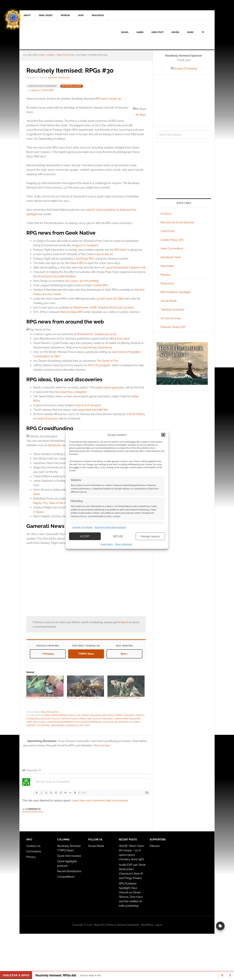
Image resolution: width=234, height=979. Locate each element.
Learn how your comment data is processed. (100, 800)
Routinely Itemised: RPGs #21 (83, 697)
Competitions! (66, 876)
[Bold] (36, 793)
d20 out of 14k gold (88, 405)
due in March (104, 254)
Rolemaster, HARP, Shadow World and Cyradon (104, 307)
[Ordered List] (55, 793)
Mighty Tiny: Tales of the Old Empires (56, 503)
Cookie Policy (106, 544)
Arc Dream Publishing (89, 715)
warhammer (58, 725)
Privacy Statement (123, 544)
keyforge (108, 722)
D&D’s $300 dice (119, 338)
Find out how (102, 745)
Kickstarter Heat (171, 257)
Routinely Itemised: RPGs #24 (123, 697)
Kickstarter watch (58, 445)
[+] (84, 792)
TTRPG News (86, 653)
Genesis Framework (128, 924)
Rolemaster (121, 722)
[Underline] (46, 793)
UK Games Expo (171, 318)
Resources (167, 283)
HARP (29, 722)
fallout (56, 719)
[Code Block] (70, 793)
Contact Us (33, 846)
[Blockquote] (65, 793)
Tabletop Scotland (172, 309)
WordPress (147, 924)
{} (79, 792)
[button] (163, 434)
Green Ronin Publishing (127, 719)
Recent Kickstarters (69, 871)
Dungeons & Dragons (38, 719)
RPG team (120, 249)
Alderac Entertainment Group (58, 715)
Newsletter (167, 266)
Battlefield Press (112, 715)
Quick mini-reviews (69, 856)
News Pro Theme (103, 924)
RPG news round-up (108, 98)
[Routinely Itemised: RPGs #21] (85, 686)
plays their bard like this (93, 409)
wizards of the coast (78, 725)
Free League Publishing (100, 719)
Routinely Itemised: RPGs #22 (42, 697)
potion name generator (110, 387)
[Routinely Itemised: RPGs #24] (126, 686)
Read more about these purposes (110, 527)
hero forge (39, 722)
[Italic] (41, 793)
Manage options (150, 536)
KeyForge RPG (85, 258)
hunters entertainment (60, 722)
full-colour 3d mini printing (81, 280)
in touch (123, 622)
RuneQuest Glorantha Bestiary (57, 276)
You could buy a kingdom (70, 392)
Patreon (165, 274)
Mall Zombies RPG (71, 312)
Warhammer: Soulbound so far (96, 334)
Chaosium (128, 715)
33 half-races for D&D (110, 298)
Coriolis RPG (100, 285)
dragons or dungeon (85, 245)
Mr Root (141, 114)
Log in (158, 924)
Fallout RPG (77, 263)
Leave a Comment (41, 90)
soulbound (43, 725)
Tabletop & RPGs (49, 712)
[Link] (75, 793)
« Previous (47, 653)
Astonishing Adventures (97, 347)
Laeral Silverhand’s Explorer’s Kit (125, 267)
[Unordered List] (60, 793)
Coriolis (139, 715)
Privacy (31, 857)
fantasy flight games (73, 719)
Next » (124, 653)
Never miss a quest (71, 86)
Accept (85, 536)
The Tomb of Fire (107, 360)
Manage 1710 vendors (82, 527)
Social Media (169, 300)
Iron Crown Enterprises (88, 722)
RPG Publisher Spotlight (175, 292)
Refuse (118, 536)
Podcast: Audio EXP (173, 327)
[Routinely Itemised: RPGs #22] (45, 686)
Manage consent (220, 926)
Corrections (33, 851)
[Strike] (51, 793)
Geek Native (48, 35)
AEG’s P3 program (99, 365)
